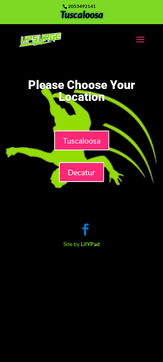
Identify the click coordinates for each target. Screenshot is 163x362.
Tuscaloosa (81, 16)
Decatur (81, 172)
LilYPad (90, 244)
